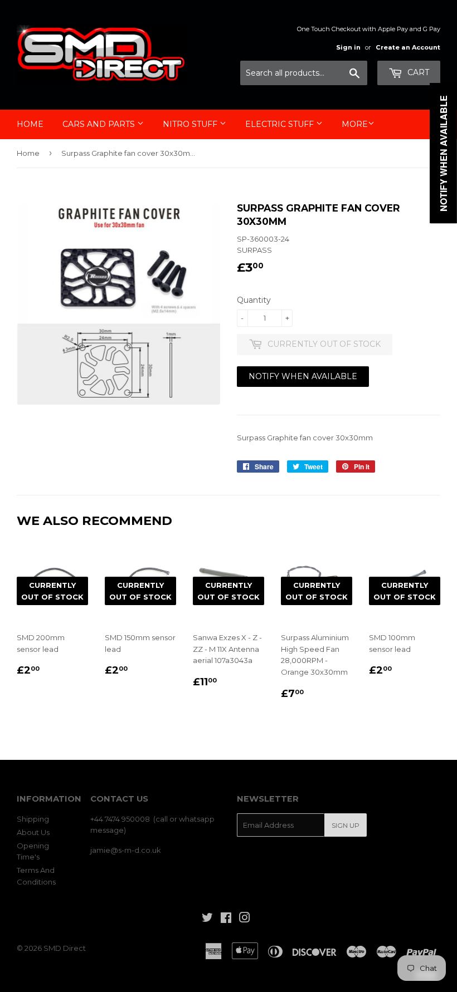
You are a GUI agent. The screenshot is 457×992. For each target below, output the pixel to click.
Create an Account (408, 47)
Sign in (348, 47)
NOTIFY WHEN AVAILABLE (303, 376)
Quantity (254, 300)
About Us (33, 832)
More (355, 124)
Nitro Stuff (191, 124)
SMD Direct (64, 948)
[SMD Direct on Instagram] (244, 919)
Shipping (33, 818)
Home (30, 124)
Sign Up (345, 825)
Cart (417, 72)
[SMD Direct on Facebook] (226, 919)
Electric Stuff (280, 124)
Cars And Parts (99, 124)
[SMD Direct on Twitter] (207, 919)
